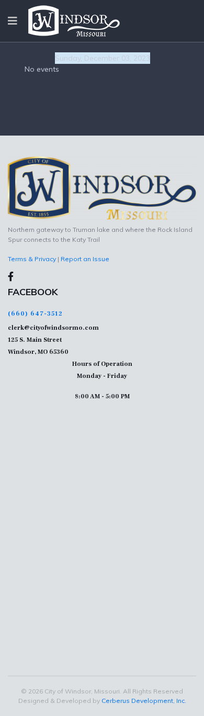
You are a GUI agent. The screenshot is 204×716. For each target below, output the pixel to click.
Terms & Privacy (32, 259)
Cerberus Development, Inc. (143, 700)
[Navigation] (12, 21)
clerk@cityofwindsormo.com (53, 328)
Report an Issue (85, 259)
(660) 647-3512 (35, 314)
